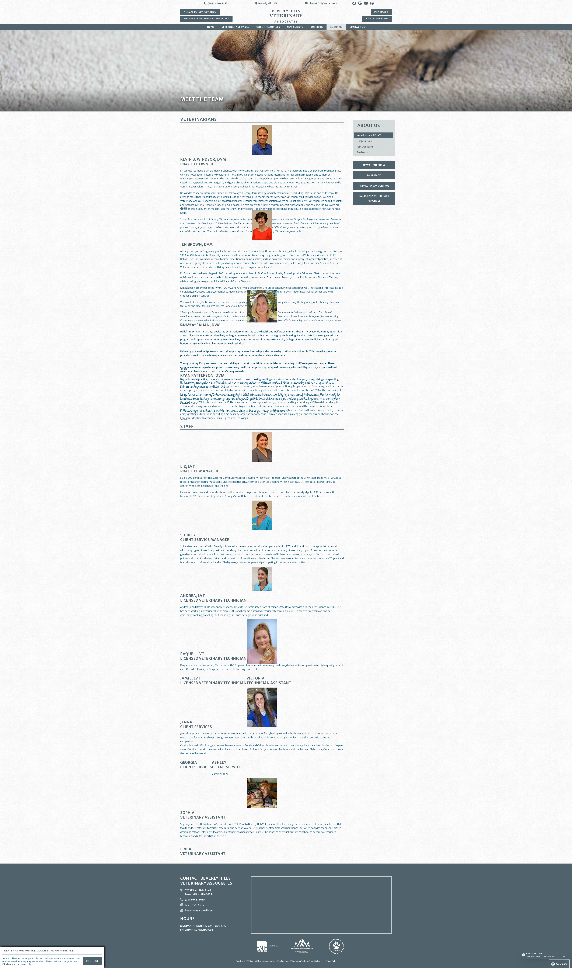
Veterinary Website (298, 961)
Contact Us (357, 27)
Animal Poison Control (200, 12)
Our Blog (316, 27)
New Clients (295, 27)
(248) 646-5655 (217, 3)
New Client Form (377, 18)
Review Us (363, 152)
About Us (336, 27)
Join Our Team (365, 146)
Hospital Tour (364, 140)
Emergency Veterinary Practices (374, 198)
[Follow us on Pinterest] (372, 3)
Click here (6, 964)
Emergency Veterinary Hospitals (206, 18)
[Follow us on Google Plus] (360, 3)
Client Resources (268, 27)
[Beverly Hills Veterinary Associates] (286, 16)
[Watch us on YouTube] (366, 3)
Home (210, 27)
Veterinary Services (235, 27)
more (184, 207)
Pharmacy (381, 12)
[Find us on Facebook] (354, 3)
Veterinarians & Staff (369, 135)
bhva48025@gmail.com (323, 3)
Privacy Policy (331, 961)
